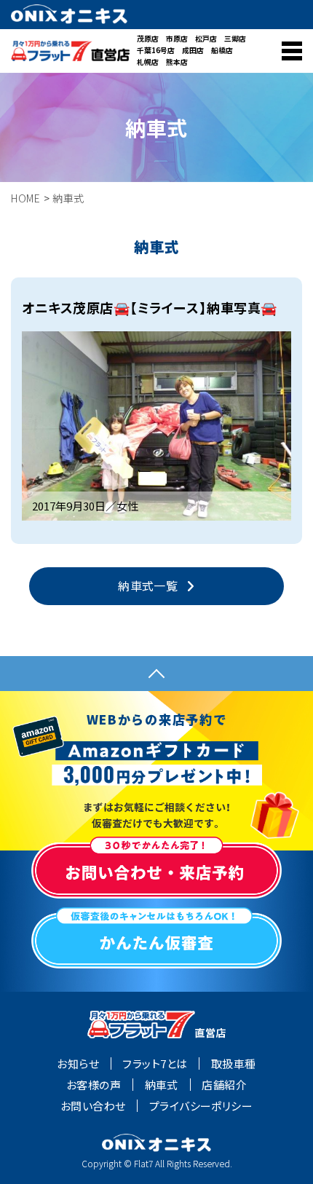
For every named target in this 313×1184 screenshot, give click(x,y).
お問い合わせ (93, 1106)
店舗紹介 (224, 1085)
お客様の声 (93, 1085)
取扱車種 (233, 1064)
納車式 (161, 1085)
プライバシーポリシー (201, 1106)
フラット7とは (154, 1064)
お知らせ (78, 1064)
